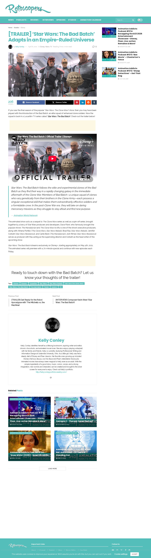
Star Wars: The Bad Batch (18, 287)
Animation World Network (25, 215)
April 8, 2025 (61, 458)
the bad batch (36, 287)
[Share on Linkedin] (82, 102)
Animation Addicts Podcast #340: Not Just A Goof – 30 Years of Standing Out (73, 452)
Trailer (46, 287)
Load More (52, 468)
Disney (23, 27)
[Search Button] (133, 20)
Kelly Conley (19, 47)
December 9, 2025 (63, 424)
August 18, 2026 (16, 424)
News (11, 20)
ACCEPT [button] (134, 554)
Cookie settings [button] (120, 554)
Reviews (34, 20)
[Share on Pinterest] (76, 102)
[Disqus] (52, 503)
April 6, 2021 (32, 47)
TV (51, 47)
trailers (54, 287)
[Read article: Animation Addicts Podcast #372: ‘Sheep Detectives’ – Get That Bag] (109, 72)
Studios (72, 20)
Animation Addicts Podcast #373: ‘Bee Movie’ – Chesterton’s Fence (129, 56)
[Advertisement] (100, 8)
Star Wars (43, 283)
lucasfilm (33, 283)
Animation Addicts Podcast (20, 399)
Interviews (48, 20)
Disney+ (24, 283)
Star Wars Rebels (56, 283)
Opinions (60, 20)
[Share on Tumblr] (94, 102)
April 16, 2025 (15, 458)
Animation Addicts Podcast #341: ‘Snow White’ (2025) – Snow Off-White (29, 454)
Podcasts (21, 20)
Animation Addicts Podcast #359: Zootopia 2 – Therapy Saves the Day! (74, 420)
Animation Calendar (90, 20)
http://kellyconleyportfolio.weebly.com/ (51, 372)
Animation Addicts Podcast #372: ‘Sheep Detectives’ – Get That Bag (129, 72)
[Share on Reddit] (88, 102)
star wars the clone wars (74, 283)
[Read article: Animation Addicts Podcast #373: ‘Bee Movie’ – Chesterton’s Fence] (109, 56)
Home (10, 27)
